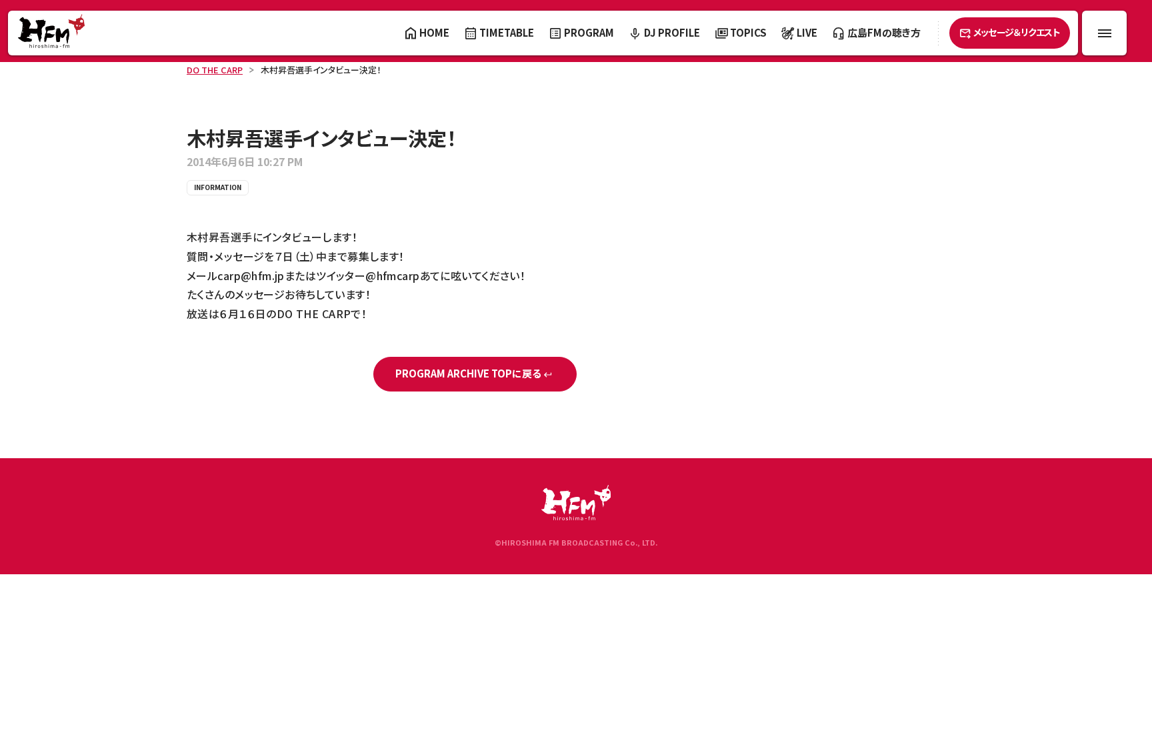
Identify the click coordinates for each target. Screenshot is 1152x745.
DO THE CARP (215, 69)
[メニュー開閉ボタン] (1104, 33)
